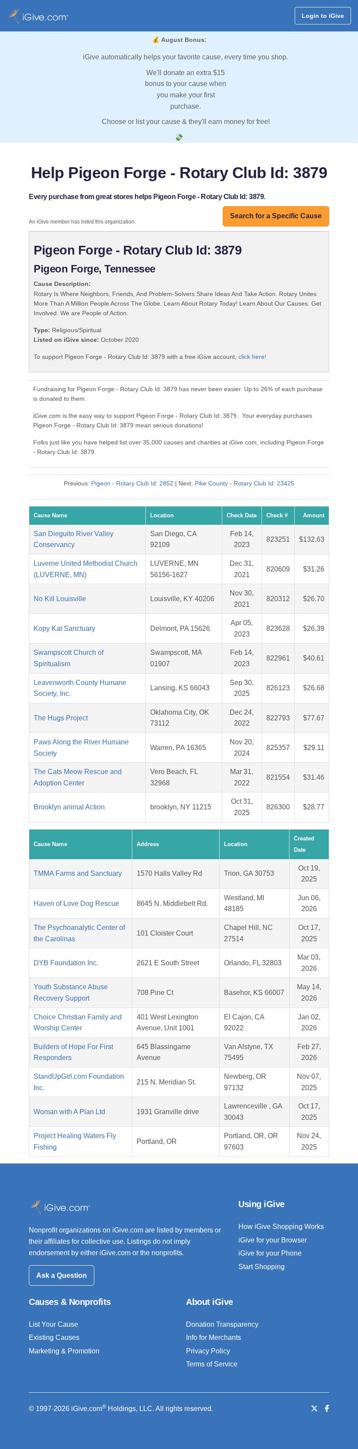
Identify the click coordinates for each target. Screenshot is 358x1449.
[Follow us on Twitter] (314, 1408)
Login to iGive (323, 15)
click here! (252, 356)
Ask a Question (61, 1275)
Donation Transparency (222, 1324)
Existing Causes (54, 1337)
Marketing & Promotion (64, 1351)
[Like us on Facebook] (327, 1408)
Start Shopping (261, 1266)
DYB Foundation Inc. (66, 963)
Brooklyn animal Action (69, 807)
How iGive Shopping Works (281, 1226)
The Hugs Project (61, 718)
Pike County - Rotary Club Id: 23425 (244, 483)
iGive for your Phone (270, 1253)
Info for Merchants (213, 1337)
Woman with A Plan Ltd (69, 1111)
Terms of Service (212, 1364)
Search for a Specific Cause (276, 216)
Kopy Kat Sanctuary (64, 628)
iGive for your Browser (272, 1240)
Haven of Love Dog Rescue (76, 903)
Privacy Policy (208, 1351)
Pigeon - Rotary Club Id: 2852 (132, 483)
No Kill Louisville (60, 598)
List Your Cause (53, 1324)
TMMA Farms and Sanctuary (78, 873)
